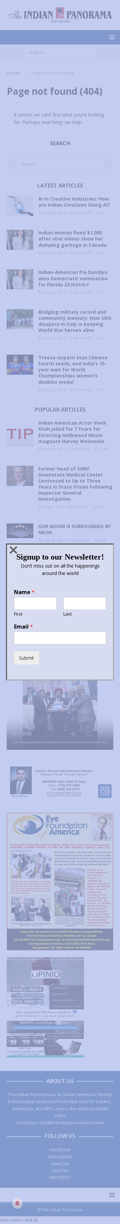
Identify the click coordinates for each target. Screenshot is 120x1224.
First (18, 614)
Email (23, 626)
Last (67, 614)
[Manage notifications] (17, 1203)
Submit (26, 658)
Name (24, 592)
